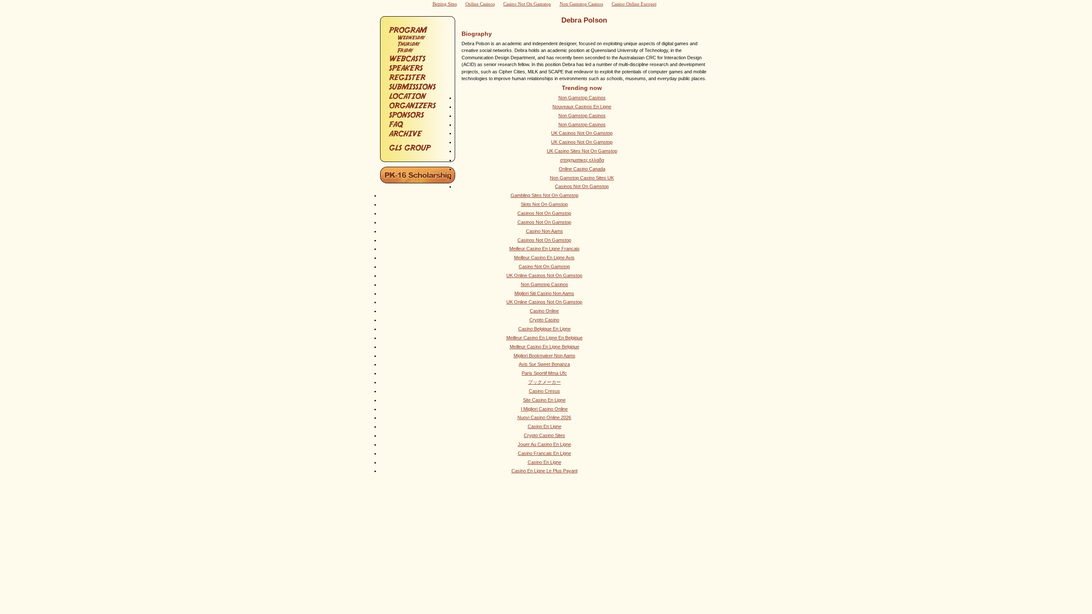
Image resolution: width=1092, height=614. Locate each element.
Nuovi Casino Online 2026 (544, 417)
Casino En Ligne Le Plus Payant (544, 470)
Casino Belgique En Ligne (544, 328)
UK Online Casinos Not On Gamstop (544, 275)
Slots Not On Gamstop (544, 204)
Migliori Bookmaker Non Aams (544, 355)
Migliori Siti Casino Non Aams (544, 293)
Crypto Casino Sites (544, 435)
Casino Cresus (544, 391)
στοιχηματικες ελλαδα (582, 159)
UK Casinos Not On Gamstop (582, 133)
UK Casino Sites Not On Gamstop (582, 151)
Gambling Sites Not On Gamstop (544, 195)
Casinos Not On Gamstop (582, 186)
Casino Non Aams (544, 231)
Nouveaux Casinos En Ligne (581, 106)
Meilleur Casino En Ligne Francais (544, 248)
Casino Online (544, 310)
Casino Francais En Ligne (544, 453)
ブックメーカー (544, 382)
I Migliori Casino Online (544, 408)
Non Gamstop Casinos (582, 97)
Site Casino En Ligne (544, 400)
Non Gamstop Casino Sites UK (582, 177)
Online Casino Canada (582, 168)
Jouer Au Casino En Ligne (544, 444)
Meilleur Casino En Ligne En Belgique (544, 337)
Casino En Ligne (544, 426)
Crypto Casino (544, 319)
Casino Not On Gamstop (544, 266)
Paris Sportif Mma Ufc (544, 373)
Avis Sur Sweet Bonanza (544, 364)
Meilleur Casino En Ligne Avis (544, 257)
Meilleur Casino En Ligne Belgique (544, 346)
